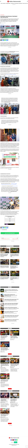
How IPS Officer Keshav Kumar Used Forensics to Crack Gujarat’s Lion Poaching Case (4, 336)
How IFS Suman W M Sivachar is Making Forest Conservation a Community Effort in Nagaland (4, 266)
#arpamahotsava (6, 184)
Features (4, 3)
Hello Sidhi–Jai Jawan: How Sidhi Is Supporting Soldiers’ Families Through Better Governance (4, 255)
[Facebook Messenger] (6, 40)
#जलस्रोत (15, 183)
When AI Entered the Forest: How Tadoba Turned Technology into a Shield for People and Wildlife (14, 266)
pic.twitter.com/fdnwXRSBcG (12, 184)
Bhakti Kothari (2, 24)
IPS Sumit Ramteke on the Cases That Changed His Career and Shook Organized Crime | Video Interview (5, 348)
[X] (1, 40)
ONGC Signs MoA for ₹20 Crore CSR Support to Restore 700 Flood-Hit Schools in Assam (14, 399)
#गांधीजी (2, 184)
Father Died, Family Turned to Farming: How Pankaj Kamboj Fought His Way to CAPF (15, 365)
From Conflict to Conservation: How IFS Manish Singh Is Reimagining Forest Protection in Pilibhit (14, 278)
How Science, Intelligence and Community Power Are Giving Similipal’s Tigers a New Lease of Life (14, 255)
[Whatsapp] (5, 40)
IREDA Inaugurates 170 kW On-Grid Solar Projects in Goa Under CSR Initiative (5, 415)
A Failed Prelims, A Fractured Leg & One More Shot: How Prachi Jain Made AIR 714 (5, 380)
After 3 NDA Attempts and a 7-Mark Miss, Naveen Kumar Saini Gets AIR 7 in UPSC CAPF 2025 (5, 365)
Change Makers (8, 3)
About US (12, 442)
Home (1, 3)
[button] (0, 1)
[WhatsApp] (17, 439)
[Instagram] (14, 439)
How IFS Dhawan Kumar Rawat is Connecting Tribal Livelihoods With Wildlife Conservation (4, 278)
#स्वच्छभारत (12, 183)
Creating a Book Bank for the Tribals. (11, 74)
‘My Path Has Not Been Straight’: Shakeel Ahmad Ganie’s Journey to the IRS (14, 337)
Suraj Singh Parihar (4, 229)
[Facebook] (2, 40)
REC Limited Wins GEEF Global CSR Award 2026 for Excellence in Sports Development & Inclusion (5, 399)
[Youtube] (12, 439)
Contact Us (15, 442)
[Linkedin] (3, 40)
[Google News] (7, 40)
